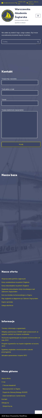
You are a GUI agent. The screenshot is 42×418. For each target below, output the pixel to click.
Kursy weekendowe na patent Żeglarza (15, 282)
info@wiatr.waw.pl (9, 3)
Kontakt (4, 399)
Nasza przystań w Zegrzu (11, 389)
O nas (3, 382)
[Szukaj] (38, 41)
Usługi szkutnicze (7, 305)
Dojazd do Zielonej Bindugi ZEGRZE (15, 392)
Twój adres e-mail (8, 89)
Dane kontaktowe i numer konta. (14, 396)
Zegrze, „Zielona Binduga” (33, 3)
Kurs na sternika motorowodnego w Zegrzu (17, 295)
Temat (4, 100)
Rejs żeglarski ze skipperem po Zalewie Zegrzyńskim (20, 299)
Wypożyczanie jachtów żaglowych (14, 279)
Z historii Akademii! (9, 385)
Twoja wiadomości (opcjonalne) (13, 110)
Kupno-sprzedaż (7, 302)
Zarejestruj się (7, 406)
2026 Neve (5, 416)
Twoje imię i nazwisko (9, 79)
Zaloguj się (5, 403)
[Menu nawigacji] (38, 15)
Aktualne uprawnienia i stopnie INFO (14, 355)
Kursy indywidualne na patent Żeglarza (15, 286)
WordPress (23, 416)
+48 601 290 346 (21, 3)
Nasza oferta (6, 378)
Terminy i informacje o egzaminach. (14, 328)
